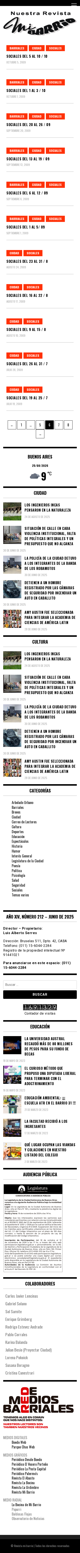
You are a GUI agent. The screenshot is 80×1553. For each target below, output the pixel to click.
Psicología (18, 875)
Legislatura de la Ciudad (28, 860)
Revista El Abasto (23, 1478)
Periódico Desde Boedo (27, 1459)
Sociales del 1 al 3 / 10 (25, 90)
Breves (16, 812)
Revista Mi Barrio (23, 1492)
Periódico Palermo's (25, 1473)
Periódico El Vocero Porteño (30, 1464)
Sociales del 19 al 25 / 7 (27, 397)
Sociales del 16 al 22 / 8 (27, 295)
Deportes (18, 831)
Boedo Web (19, 1442)
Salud (15, 880)
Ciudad (36, 48)
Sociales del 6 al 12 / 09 (27, 193)
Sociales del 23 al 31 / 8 (27, 261)
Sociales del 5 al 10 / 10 (27, 56)
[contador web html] (40, 1007)
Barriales (17, 48)
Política (17, 870)
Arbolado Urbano (22, 802)
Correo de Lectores (24, 821)
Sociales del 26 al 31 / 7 (27, 363)
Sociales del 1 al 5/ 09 (25, 227)
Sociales (55, 48)
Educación (18, 836)
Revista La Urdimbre (25, 1487)
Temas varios (20, 894)
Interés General (22, 855)
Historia (17, 846)
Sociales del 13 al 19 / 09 (27, 158)
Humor (16, 851)
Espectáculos (20, 841)
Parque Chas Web (23, 1446)
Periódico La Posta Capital (29, 1468)
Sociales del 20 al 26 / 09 (28, 124)
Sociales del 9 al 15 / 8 (26, 329)
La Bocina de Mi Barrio (26, 1504)
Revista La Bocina (23, 1482)
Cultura (16, 826)
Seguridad (18, 885)
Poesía (16, 865)
